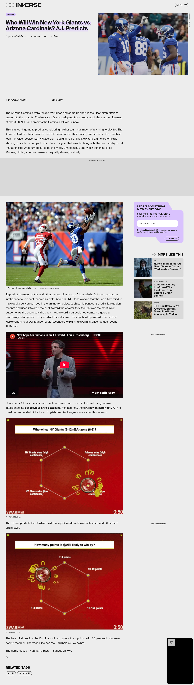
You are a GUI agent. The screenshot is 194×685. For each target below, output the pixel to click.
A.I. (9, 673)
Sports (23, 673)
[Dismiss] (189, 640)
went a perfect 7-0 (103, 408)
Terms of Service (146, 232)
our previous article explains (42, 408)
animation (55, 303)
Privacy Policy (162, 232)
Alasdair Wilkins (19, 100)
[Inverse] (29, 5)
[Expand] (170, 640)
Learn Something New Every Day (151, 207)
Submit (170, 238)
